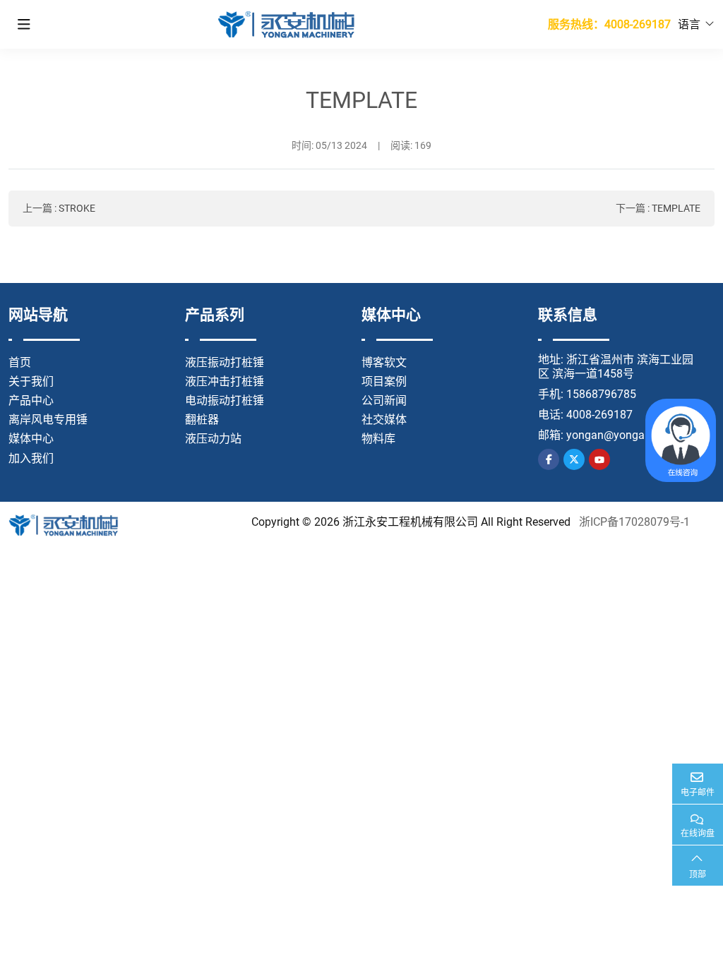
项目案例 (384, 381)
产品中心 (31, 400)
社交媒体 (384, 419)
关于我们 (31, 381)
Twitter (574, 459)
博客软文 (384, 362)
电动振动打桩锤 (224, 400)
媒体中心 (31, 438)
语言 (689, 24)
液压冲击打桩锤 (224, 381)
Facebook (548, 459)
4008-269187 (599, 414)
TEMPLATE (676, 208)
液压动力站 (213, 438)
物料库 (378, 438)
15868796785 (601, 394)
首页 (19, 362)
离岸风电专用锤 (48, 419)
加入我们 (31, 458)
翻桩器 (202, 419)
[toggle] (24, 24)
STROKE (77, 208)
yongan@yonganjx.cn (620, 435)
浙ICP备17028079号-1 (634, 522)
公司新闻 (384, 400)
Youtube (599, 459)
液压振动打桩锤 (224, 362)
